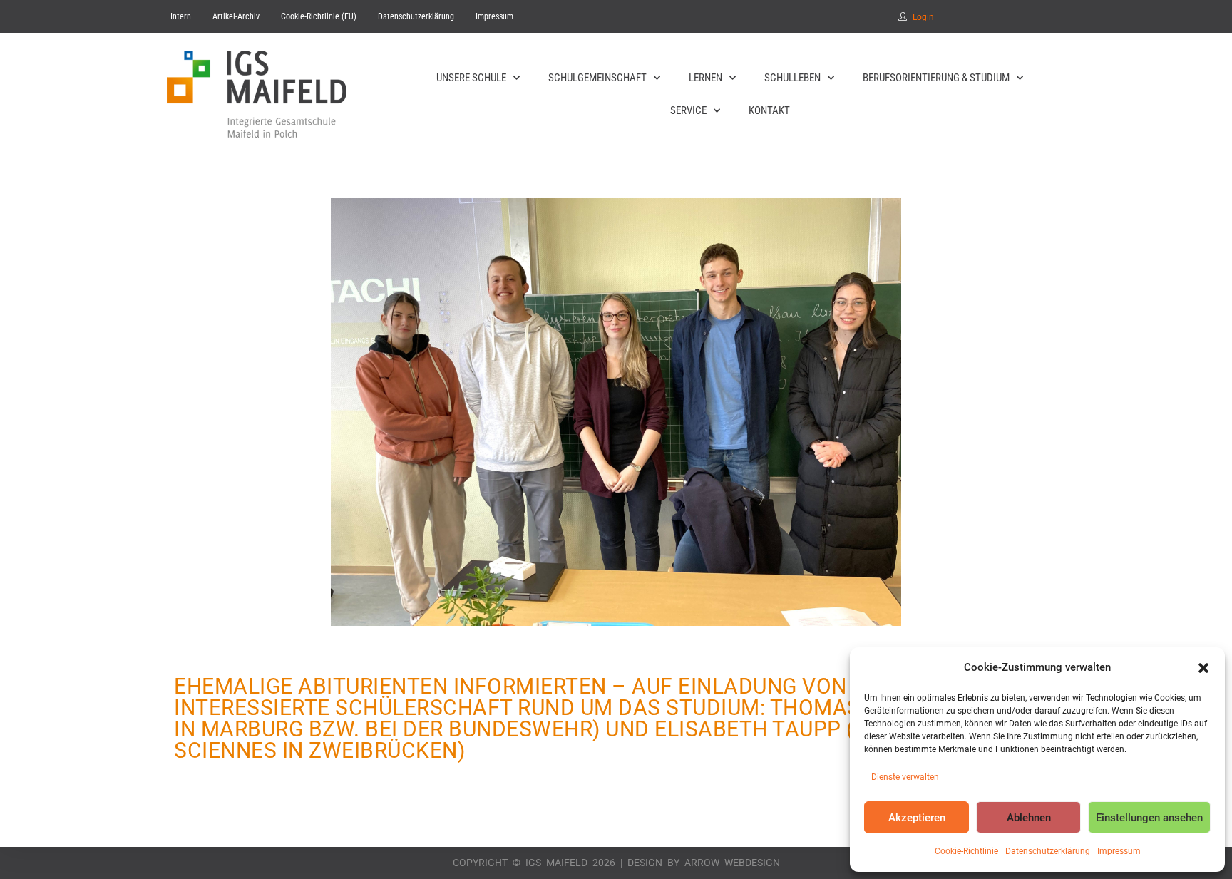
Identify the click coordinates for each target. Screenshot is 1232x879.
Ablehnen (1029, 817)
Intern (180, 16)
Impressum (1119, 851)
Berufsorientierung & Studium (936, 77)
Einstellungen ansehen (1149, 817)
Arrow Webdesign (732, 862)
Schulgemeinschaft (597, 77)
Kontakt (769, 110)
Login (923, 17)
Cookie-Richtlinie (966, 851)
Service (688, 110)
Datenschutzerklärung (1047, 851)
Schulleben (792, 77)
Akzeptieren (916, 817)
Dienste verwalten (905, 777)
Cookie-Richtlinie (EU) (318, 16)
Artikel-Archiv (236, 16)
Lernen (705, 77)
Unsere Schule (471, 77)
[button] (1203, 668)
